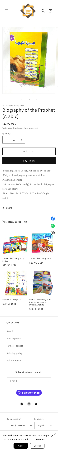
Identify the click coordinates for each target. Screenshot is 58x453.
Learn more (40, 439)
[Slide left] (21, 99)
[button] (6, 10)
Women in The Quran (11, 299)
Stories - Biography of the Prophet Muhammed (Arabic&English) (40, 302)
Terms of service (14, 345)
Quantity (6, 133)
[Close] (55, 433)
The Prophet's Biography (40, 258)
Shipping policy (14, 353)
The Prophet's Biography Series (13, 259)
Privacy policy (13, 338)
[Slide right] (36, 99)
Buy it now (29, 160)
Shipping (16, 128)
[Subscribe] (47, 381)
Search (10, 331)
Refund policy (13, 360)
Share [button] (9, 207)
